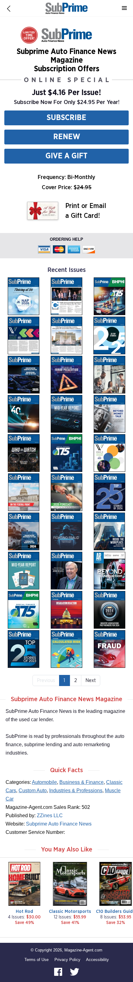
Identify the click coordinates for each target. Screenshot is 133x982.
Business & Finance (81, 782)
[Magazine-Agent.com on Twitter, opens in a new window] (74, 971)
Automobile (44, 782)
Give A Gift (66, 156)
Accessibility (97, 959)
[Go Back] (8, 8)
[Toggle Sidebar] (124, 8)
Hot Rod (24, 911)
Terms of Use (36, 959)
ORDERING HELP (66, 239)
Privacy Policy (67, 959)
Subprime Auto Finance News (59, 823)
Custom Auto (33, 790)
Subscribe (66, 118)
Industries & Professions (75, 790)
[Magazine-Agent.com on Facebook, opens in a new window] (58, 971)
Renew (66, 137)
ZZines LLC (50, 815)
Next (90, 680)
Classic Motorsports (70, 911)
